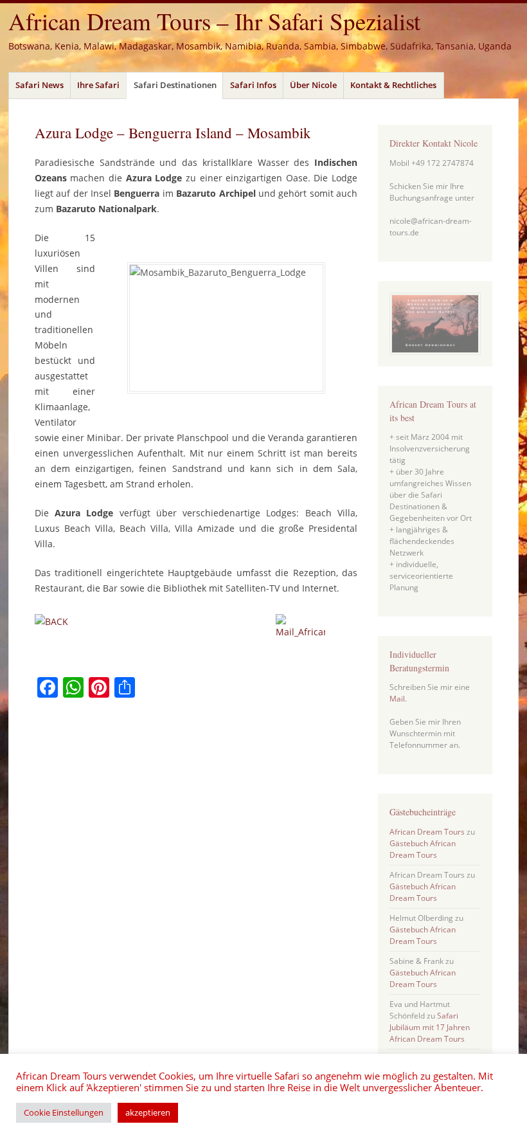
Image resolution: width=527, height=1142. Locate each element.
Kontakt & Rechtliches (393, 85)
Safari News (39, 85)
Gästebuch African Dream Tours (422, 849)
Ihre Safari (98, 85)
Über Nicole (313, 85)
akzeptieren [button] (147, 1112)
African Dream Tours (427, 831)
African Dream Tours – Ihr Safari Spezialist (214, 21)
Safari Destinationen (175, 85)
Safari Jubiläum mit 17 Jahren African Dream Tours (429, 1027)
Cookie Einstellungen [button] (63, 1112)
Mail (397, 698)
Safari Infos (253, 85)
